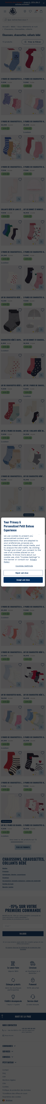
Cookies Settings (24, 566)
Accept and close (23, 580)
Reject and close (22, 573)
